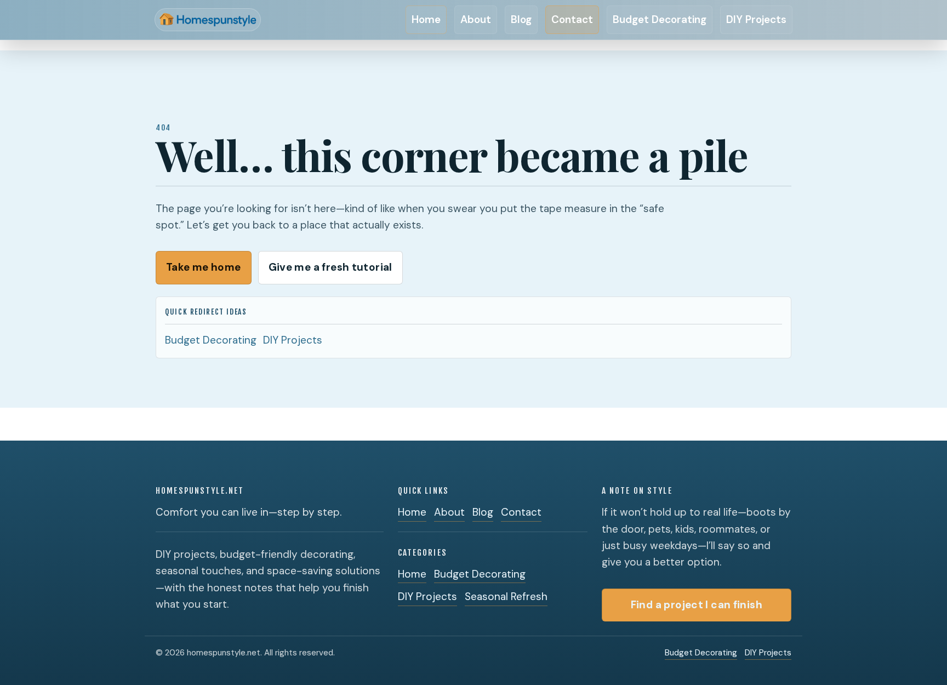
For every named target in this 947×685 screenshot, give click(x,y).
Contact (572, 19)
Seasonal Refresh (506, 596)
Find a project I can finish (696, 605)
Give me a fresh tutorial (330, 267)
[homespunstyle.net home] (215, 20)
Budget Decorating (659, 19)
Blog (521, 19)
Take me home (203, 267)
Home (426, 19)
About (475, 19)
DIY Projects (756, 19)
